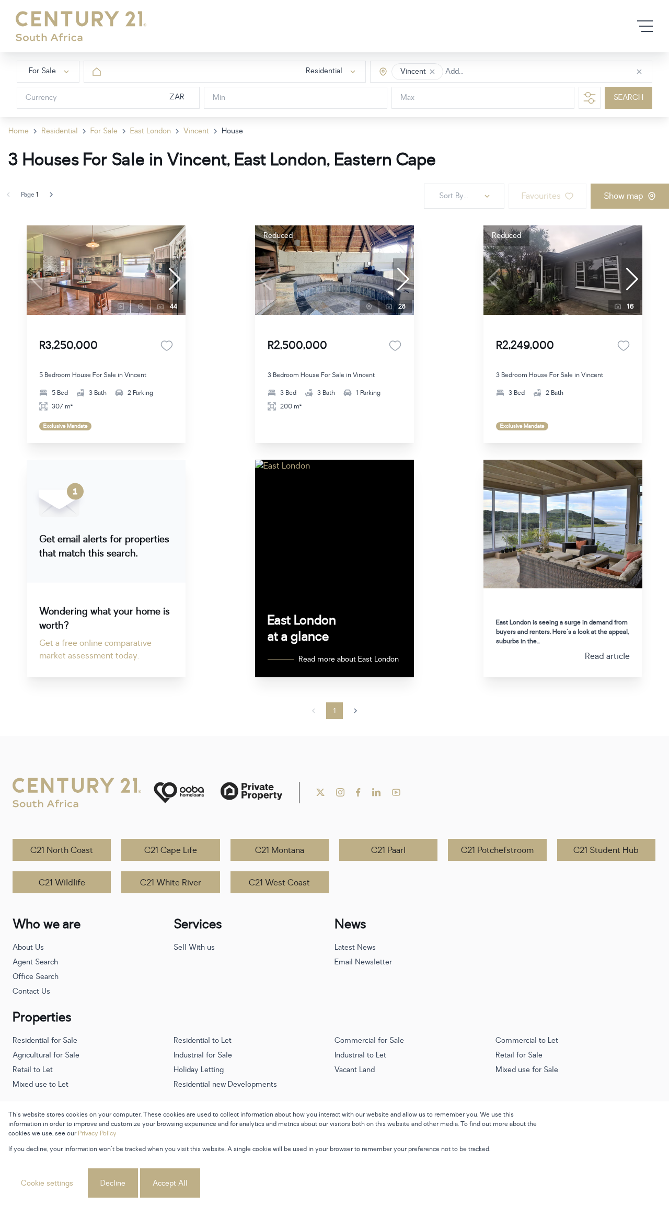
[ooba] (179, 792)
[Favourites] (166, 345)
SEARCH (628, 98)
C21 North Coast (61, 850)
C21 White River (170, 883)
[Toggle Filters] (590, 98)
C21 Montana (279, 850)
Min (219, 98)
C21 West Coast (279, 883)
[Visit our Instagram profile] (340, 792)
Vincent (196, 131)
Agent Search (35, 962)
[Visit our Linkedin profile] (376, 792)
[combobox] (489, 72)
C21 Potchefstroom (497, 850)
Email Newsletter (363, 962)
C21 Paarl (388, 850)
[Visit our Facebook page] (358, 792)
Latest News (355, 947)
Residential (59, 131)
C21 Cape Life (170, 850)
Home (18, 131)
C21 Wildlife (62, 883)
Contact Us (31, 991)
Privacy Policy (97, 1133)
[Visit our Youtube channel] (396, 792)
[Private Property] (251, 792)
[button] (432, 71)
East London (150, 131)
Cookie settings (47, 1183)
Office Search (36, 977)
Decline (112, 1183)
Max (407, 98)
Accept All (170, 1183)
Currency (41, 98)
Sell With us (194, 947)
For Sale (104, 131)
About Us (28, 947)
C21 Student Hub (606, 850)
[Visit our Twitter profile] (320, 792)
